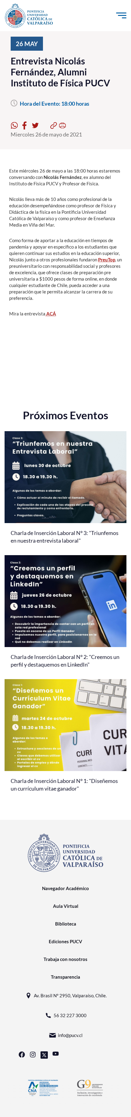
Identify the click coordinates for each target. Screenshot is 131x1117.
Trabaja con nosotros (65, 959)
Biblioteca (65, 923)
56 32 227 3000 (70, 1015)
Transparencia (65, 977)
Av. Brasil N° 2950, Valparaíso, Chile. (70, 995)
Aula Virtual (65, 906)
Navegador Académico (65, 888)
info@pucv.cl (70, 1035)
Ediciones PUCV (65, 941)
